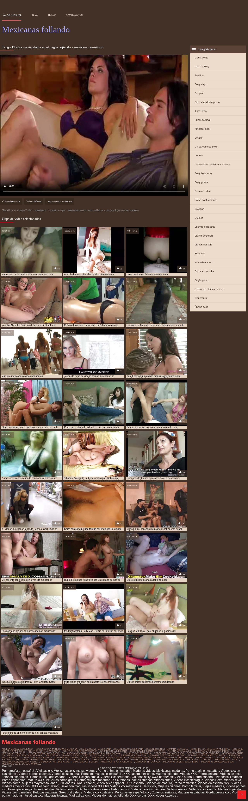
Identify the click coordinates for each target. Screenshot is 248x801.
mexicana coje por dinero (73, 759)
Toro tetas (201, 111)
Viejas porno (183, 777)
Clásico (199, 217)
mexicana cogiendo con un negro (35, 759)
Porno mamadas (92, 773)
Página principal (11, 15)
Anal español (86, 783)
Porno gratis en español (202, 770)
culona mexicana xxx (180, 751)
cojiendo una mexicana (113, 751)
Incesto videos (86, 770)
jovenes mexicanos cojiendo (144, 757)
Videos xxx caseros (203, 789)
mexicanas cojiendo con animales (21, 764)
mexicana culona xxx (199, 759)
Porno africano (208, 773)
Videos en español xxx (214, 783)
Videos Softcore (203, 244)
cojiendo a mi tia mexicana (95, 749)
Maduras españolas (191, 792)
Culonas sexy (141, 777)
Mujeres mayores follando (40, 783)
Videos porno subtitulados (74, 789)
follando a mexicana (74, 753)
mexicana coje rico (103, 759)
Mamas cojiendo (229, 789)
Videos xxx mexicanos (126, 786)
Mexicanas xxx (64, 770)
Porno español (203, 777)
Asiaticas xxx (34, 795)
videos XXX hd (98, 786)
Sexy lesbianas (203, 173)
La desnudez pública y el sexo (212, 164)
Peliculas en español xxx (132, 792)
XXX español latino (45, 786)
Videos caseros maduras (148, 789)
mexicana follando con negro (19, 762)
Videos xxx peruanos (115, 777)
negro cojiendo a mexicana (60, 201)
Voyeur (198, 137)
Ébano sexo (201, 306)
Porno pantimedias (205, 200)
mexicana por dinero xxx (55, 762)
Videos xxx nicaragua (188, 780)
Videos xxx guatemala (84, 777)
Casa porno (201, 57)
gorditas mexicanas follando (99, 755)
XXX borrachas (162, 777)
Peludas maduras (45, 792)
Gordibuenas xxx (218, 792)
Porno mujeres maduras (94, 780)
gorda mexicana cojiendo (169, 753)
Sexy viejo (200, 84)
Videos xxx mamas (229, 777)
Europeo (199, 253)
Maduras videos (144, 770)
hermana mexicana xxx (133, 755)
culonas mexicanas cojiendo (212, 751)
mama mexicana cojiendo (178, 757)
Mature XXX (36, 780)
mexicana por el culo (85, 762)
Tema (35, 15)
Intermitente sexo (204, 262)
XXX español (135, 783)
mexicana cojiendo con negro (134, 759)
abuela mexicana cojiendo (17, 749)
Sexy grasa (201, 182)
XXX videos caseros (162, 795)
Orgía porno (201, 280)
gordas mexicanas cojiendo (203, 753)
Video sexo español (111, 783)
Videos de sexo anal (66, 773)
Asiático (199, 75)
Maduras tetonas (55, 795)
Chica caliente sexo (206, 146)
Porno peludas (44, 789)
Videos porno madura (17, 792)
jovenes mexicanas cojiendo (71, 757)
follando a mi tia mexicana (105, 753)
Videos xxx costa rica (98, 792)
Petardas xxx (120, 789)
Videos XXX (188, 773)
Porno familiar (191, 786)
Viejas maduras (213, 786)
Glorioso (199, 209)
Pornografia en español (18, 770)
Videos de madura (159, 783)
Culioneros (68, 783)
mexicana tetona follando (116, 762)
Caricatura (201, 298)
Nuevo (52, 15)
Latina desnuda (204, 235)
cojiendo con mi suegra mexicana (210, 749)
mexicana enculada (226, 759)
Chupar (199, 93)
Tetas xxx (149, 786)
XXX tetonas (122, 780)
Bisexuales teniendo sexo (209, 289)
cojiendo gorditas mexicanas (80, 751)
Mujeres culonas (169, 786)
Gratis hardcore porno (207, 102)
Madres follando (167, 773)
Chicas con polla (204, 271)
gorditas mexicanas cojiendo (62, 755)
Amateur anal (202, 128)
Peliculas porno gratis (61, 780)
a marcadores (74, 15)
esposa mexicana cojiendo (43, 753)
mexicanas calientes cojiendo (180, 762)
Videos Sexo (213, 780)
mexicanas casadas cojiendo (217, 762)
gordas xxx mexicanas (29, 755)
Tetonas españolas (15, 777)
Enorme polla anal (205, 226)
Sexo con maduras (74, 786)
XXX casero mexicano (138, 773)
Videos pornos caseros (34, 773)
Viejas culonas (142, 780)
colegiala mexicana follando (147, 751)
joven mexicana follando (37, 757)
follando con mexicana (137, 753)
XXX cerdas (138, 795)
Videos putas (163, 780)
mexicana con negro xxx (169, 759)
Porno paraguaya (20, 789)
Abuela (199, 155)
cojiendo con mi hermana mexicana (167, 749)
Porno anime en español (114, 770)
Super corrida (202, 119)
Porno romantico (185, 783)
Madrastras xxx (79, 795)
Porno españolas (14, 780)
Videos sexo (232, 780)
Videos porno (11, 783)
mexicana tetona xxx (147, 762)
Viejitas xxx (44, 770)
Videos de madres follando (110, 795)
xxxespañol (113, 773)
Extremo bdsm (203, 191)
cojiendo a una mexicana (128, 749)
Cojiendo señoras (164, 792)
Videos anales (177, 789)
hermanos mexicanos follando (206, 755)
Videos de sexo (230, 773)
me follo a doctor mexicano (213, 757)
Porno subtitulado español (48, 777)
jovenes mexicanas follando (108, 757)
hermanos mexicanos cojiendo (167, 755)
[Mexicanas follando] (241, 794)
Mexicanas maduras (170, 770)
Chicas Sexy (202, 66)
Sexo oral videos (71, 792)
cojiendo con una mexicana (44, 751)
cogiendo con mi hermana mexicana (56, 749)
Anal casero (101, 789)
